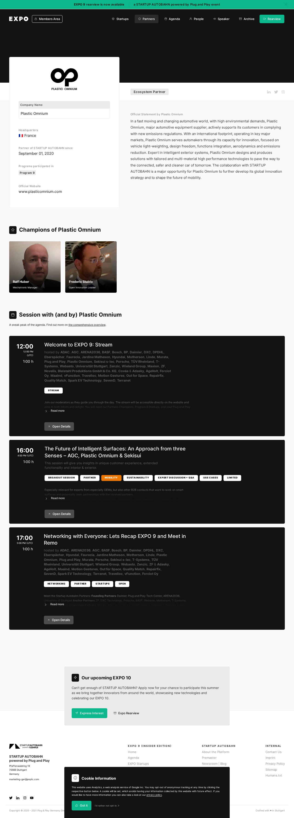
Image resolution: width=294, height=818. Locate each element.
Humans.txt (274, 775)
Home (132, 752)
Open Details (61, 426)
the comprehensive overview (86, 324)
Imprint (270, 757)
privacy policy (154, 794)
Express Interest (92, 713)
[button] (160, 404)
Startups (122, 19)
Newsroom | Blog (214, 763)
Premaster (209, 757)
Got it (84, 805)
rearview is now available (99, 4)
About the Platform (215, 752)
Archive (249, 19)
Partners (149, 19)
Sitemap (271, 769)
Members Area (49, 19)
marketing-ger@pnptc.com (24, 779)
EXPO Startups (138, 763)
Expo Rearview (128, 713)
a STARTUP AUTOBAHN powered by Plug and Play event (177, 4)
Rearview (274, 19)
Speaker (223, 19)
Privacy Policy (275, 763)
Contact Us (274, 752)
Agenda (174, 19)
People (199, 19)
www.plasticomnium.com (40, 191)
